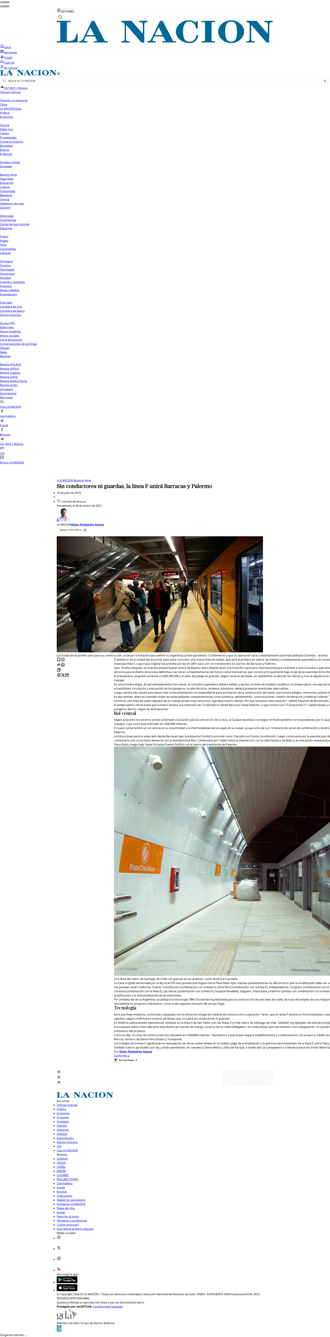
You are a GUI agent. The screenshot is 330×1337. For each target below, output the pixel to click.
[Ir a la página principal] (165, 42)
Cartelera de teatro (12, 311)
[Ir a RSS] (59, 1270)
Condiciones (101, 1306)
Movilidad (6, 146)
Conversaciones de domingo (18, 344)
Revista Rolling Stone (13, 381)
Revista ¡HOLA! (9, 369)
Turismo (5, 265)
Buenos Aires (8, 175)
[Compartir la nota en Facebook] (59, 675)
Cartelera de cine (11, 307)
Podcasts (6, 286)
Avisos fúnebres (10, 331)
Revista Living (9, 377)
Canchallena (8, 249)
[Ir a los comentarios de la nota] (63, 659)
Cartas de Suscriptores (15, 224)
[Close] (59, 1072)
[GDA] (67, 1319)
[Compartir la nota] (59, 665)
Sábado (5, 348)
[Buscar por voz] (325, 80)
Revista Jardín (9, 385)
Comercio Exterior (12, 142)
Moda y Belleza (9, 290)
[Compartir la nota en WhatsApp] (63, 665)
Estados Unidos (10, 162)
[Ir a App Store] (67, 1290)
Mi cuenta (10, 68)
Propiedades (8, 137)
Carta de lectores (11, 340)
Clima (3, 104)
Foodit (8, 57)
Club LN (9, 63)
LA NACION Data (10, 109)
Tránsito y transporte (14, 100)
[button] (165, 267)
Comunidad (7, 191)
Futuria (4, 125)
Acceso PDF (7, 323)
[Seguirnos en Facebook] (59, 1238)
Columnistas (8, 220)
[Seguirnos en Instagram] (59, 1259)
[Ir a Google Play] (67, 1282)
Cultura (5, 187)
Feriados (5, 278)
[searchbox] (163, 81)
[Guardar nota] (59, 659)
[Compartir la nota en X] (63, 675)
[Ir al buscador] (60, 16)
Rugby (4, 241)
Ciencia (4, 199)
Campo (4, 133)
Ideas (3, 352)
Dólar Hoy (6, 129)
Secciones (10, 52)
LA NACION (65, 480)
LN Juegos (6, 261)
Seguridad (6, 179)
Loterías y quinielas (12, 282)
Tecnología (7, 269)
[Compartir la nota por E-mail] (67, 675)
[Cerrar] (58, 74)
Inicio (7, 47)
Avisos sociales (9, 336)
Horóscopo (7, 274)
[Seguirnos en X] (59, 1249)
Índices (4, 150)
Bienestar (6, 195)
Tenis (3, 245)
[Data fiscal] (59, 1331)
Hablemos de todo (12, 203)
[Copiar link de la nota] (59, 670)
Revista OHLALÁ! (10, 364)
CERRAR (4, 2)
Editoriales (7, 216)
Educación (6, 183)
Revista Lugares (10, 373)
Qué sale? (6, 303)
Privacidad (116, 1306)
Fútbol (4, 236)
